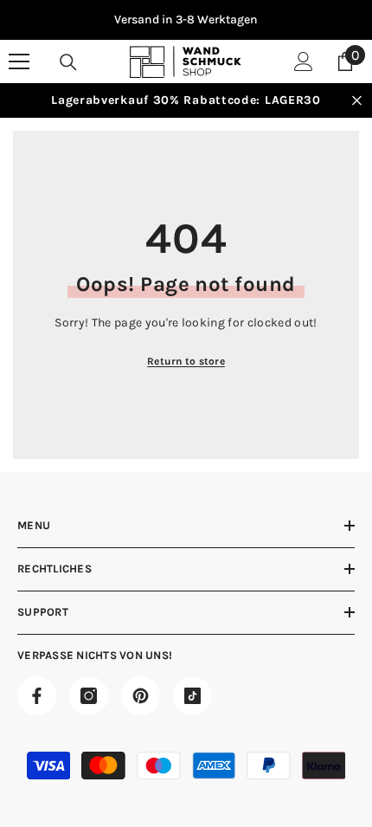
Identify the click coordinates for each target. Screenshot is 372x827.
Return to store (186, 361)
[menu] (19, 61)
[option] (186, 20)
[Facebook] (36, 695)
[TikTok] (192, 695)
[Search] (68, 62)
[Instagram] (88, 695)
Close (356, 100)
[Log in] (303, 61)
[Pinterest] (140, 695)
